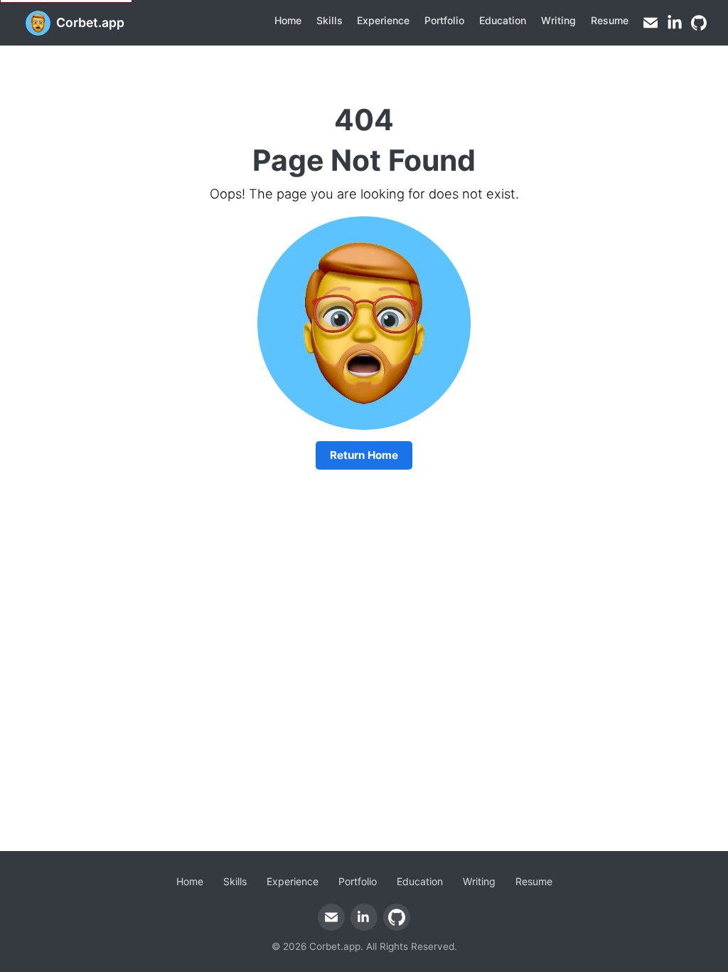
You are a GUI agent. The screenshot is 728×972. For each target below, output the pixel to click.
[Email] (650, 23)
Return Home (364, 455)
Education (502, 20)
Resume (609, 20)
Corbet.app (90, 22)
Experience (383, 20)
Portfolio (444, 20)
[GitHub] (699, 23)
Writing (558, 20)
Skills (329, 20)
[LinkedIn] (675, 23)
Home (287, 20)
